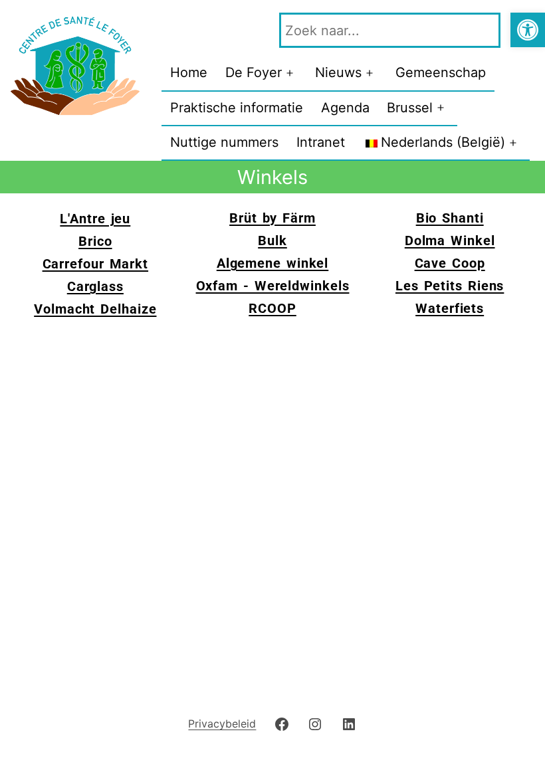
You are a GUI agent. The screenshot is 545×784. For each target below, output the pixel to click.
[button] (527, 30)
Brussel (410, 108)
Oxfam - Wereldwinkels (273, 286)
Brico (95, 241)
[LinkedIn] (348, 723)
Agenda (345, 108)
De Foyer (253, 72)
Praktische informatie (236, 108)
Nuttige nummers (224, 142)
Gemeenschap (440, 72)
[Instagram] (315, 723)
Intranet (320, 142)
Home (188, 72)
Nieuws (338, 72)
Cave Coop (450, 263)
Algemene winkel (273, 263)
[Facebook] (281, 723)
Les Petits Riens (449, 286)
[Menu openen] (290, 73)
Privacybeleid (222, 723)
